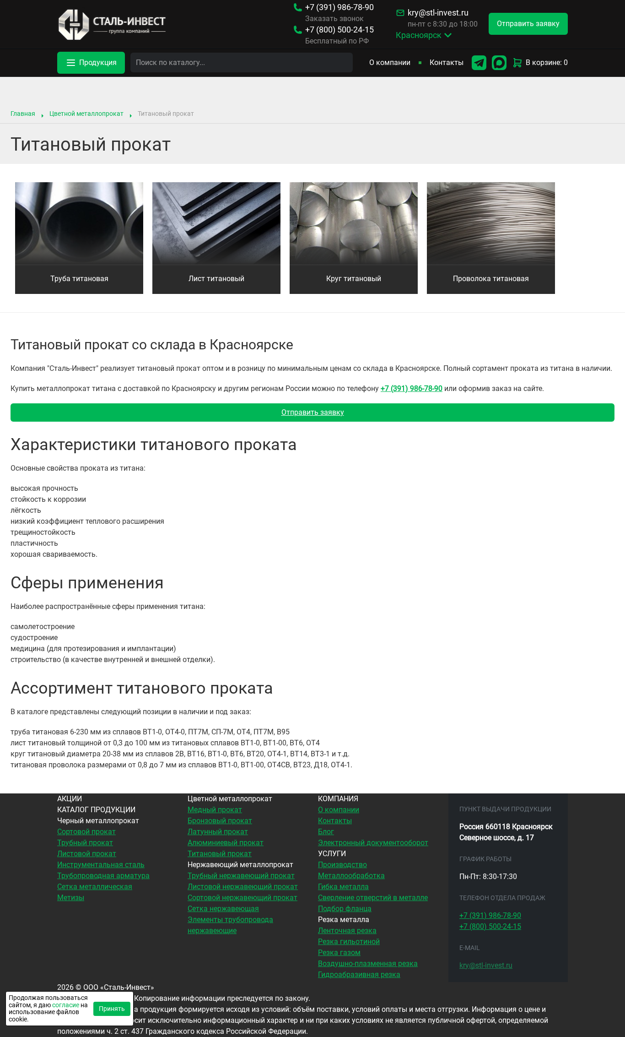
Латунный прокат (218, 831)
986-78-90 (339, 7)
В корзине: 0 (547, 62)
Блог (326, 831)
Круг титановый (353, 278)
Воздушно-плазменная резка (368, 963)
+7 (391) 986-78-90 (411, 388)
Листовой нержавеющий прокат (243, 886)
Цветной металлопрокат (86, 113)
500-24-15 (339, 29)
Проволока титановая (491, 278)
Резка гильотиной (349, 941)
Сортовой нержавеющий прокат (242, 897)
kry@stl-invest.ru (438, 12)
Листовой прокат (86, 853)
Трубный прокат (85, 842)
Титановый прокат (220, 853)
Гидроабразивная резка (359, 974)
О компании (389, 62)
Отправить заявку (312, 412)
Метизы (70, 897)
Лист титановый (216, 278)
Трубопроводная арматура (103, 875)
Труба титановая (79, 278)
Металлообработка (351, 875)
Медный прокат (215, 809)
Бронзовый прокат (220, 820)
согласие (65, 1005)
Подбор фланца (345, 908)
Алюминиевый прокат (226, 842)
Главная (23, 113)
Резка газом (339, 952)
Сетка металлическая (94, 886)
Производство (342, 864)
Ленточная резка (347, 930)
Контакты (446, 62)
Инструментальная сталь (101, 864)
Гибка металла (343, 886)
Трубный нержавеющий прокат (241, 875)
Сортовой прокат (86, 831)
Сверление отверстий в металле (373, 897)
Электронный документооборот (373, 842)
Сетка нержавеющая (223, 908)
